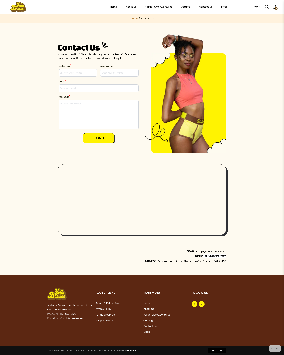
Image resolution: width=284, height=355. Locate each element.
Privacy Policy (103, 309)
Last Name (106, 66)
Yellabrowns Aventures (156, 314)
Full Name (65, 66)
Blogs (146, 332)
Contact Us (150, 326)
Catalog (148, 320)
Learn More (131, 350)
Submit (98, 138)
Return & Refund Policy (108, 303)
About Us (148, 309)
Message (64, 97)
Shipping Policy (104, 320)
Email (62, 81)
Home (134, 18)
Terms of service (105, 314)
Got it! (217, 350)
